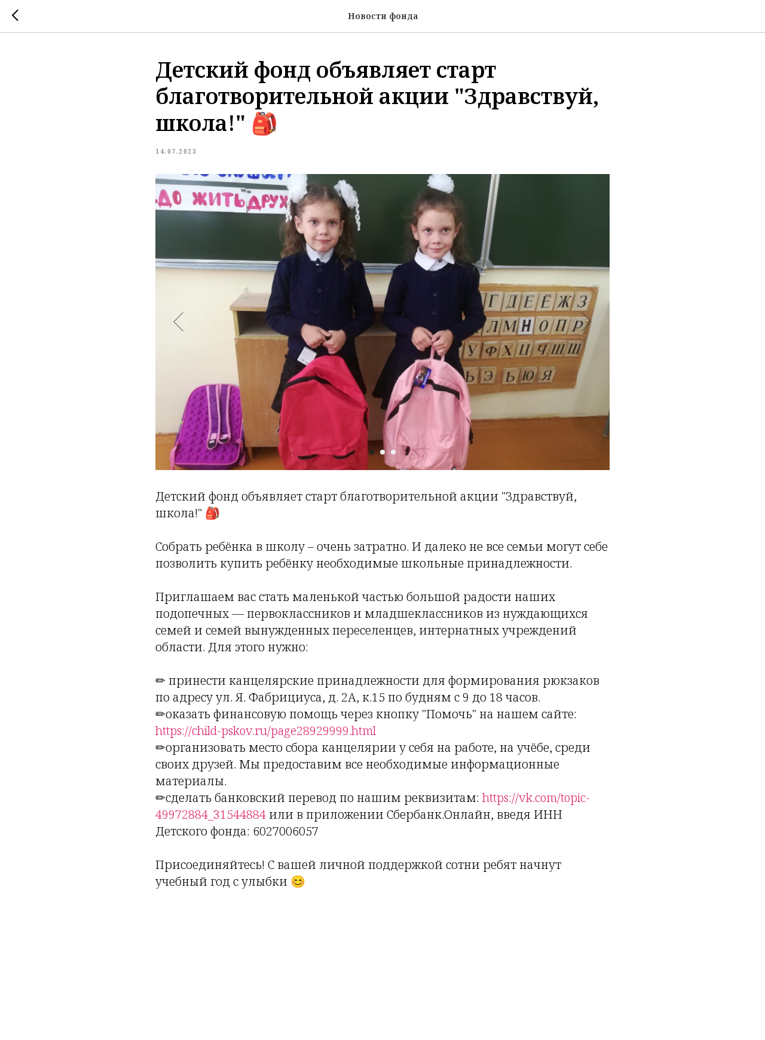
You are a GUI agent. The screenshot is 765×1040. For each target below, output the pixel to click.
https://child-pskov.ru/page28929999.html (265, 730)
